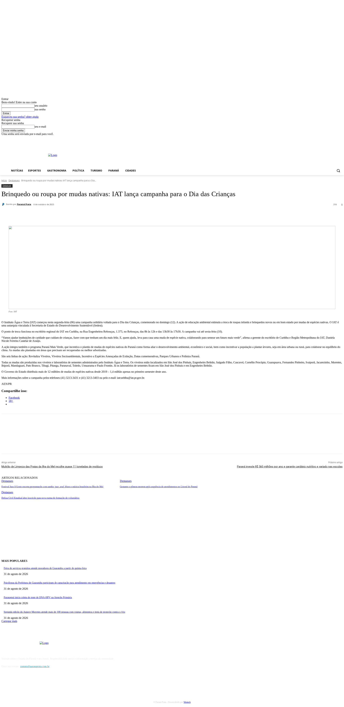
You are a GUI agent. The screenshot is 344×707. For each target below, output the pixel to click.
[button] (338, 170)
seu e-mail (40, 126)
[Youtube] (340, 138)
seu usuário (41, 105)
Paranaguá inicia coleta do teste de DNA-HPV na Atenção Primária (38, 597)
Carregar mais (9, 621)
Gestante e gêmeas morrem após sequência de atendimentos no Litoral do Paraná (158, 486)
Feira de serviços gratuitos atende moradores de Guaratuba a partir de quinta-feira (45, 568)
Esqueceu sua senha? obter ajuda (20, 116)
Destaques (14, 180)
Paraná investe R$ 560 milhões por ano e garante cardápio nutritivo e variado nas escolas (290, 466)
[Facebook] (331, 138)
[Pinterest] (70, 213)
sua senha (40, 109)
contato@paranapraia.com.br (34, 666)
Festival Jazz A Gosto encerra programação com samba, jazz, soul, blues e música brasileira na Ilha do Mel (52, 486)
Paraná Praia (24, 204)
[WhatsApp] (83, 213)
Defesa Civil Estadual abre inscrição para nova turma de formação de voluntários (40, 497)
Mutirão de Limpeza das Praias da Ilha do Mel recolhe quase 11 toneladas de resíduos (52, 466)
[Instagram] (335, 138)
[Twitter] (57, 213)
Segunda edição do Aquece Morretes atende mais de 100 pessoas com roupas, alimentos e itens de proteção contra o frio (64, 612)
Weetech (187, 702)
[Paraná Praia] (3, 204)
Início (4, 180)
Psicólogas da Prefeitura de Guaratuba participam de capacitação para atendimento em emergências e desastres (59, 582)
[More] (96, 214)
